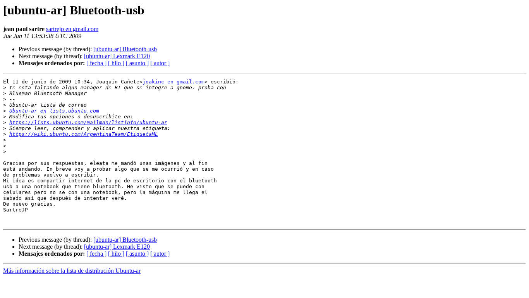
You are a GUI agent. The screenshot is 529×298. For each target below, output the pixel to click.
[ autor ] (160, 63)
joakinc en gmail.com (173, 82)
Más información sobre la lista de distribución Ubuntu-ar (72, 270)
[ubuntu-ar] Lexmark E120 (117, 56)
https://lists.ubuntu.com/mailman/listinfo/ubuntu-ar (88, 122)
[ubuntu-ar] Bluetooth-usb (125, 49)
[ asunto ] (137, 63)
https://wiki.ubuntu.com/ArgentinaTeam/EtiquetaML (83, 134)
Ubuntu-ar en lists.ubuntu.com (54, 111)
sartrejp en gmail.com (72, 29)
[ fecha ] (96, 63)
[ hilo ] (116, 63)
